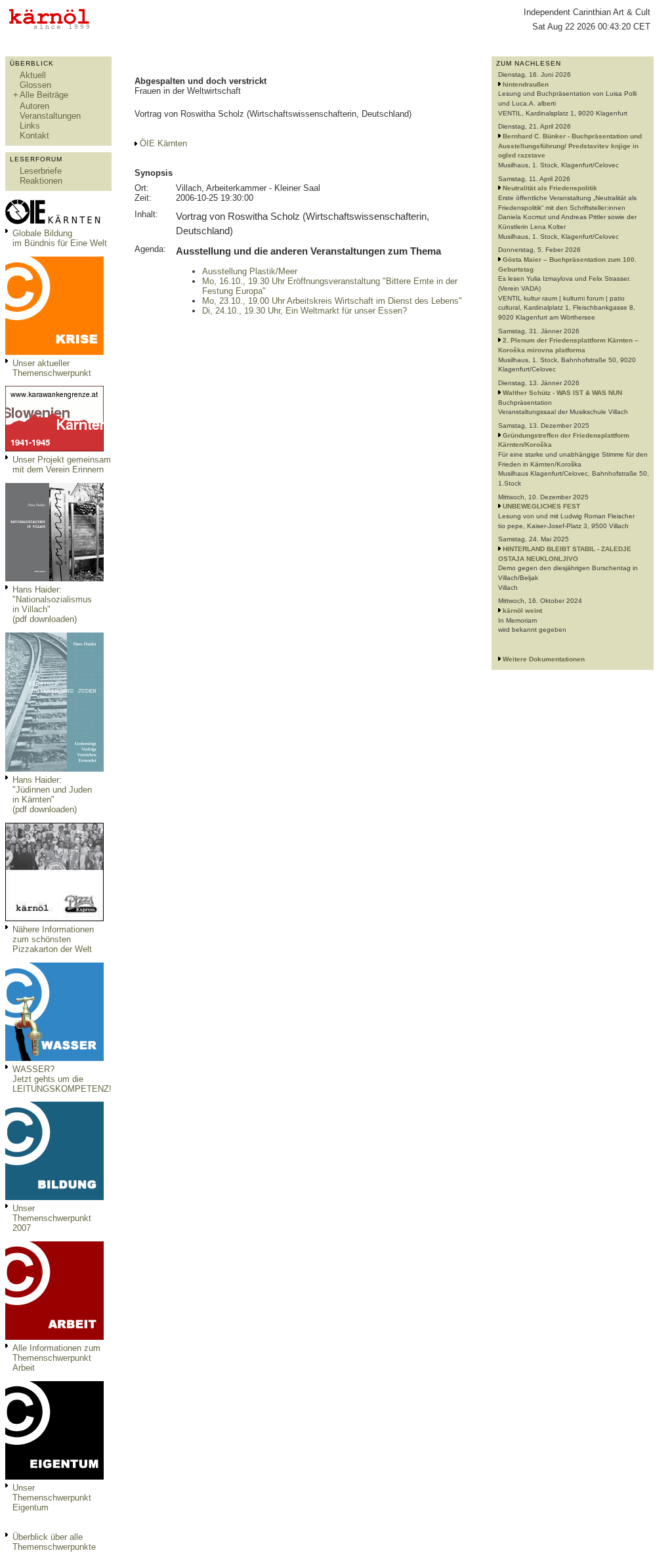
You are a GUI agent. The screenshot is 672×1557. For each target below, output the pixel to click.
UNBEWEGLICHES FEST (541, 506)
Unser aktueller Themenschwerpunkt (51, 368)
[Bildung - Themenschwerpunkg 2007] (54, 1197)
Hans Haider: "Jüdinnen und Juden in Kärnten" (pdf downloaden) (52, 794)
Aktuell (33, 75)
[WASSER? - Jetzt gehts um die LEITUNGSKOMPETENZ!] (54, 1058)
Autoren (34, 106)
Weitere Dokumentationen (544, 659)
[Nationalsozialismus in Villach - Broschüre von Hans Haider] (54, 578)
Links (30, 126)
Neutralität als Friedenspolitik (550, 188)
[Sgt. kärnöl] (54, 918)
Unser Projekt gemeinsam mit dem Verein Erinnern (61, 464)
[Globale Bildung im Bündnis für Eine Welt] (54, 222)
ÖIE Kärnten (163, 143)
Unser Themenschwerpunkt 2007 (51, 1218)
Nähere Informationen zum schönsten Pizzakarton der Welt (53, 939)
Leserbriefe (41, 171)
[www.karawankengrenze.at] (54, 448)
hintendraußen (526, 84)
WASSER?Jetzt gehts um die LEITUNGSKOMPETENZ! (62, 1079)
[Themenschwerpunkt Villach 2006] (54, 1337)
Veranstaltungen (50, 116)
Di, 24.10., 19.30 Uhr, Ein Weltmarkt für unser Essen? (304, 311)
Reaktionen (41, 181)
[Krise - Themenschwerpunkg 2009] (54, 352)
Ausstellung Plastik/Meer (249, 271)
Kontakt (34, 135)
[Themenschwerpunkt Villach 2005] (54, 1477)
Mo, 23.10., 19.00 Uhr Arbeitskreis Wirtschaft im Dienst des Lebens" (332, 301)
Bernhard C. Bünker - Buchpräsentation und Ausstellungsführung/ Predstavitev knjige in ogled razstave (570, 146)
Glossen (35, 85)
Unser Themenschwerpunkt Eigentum (51, 1497)
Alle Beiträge (44, 95)
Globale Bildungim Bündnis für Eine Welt (59, 238)
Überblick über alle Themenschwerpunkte (54, 1542)
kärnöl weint (522, 610)
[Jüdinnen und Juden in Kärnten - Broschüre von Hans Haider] (54, 769)
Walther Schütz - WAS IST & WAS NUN (562, 392)
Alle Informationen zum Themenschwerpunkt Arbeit (56, 1358)
